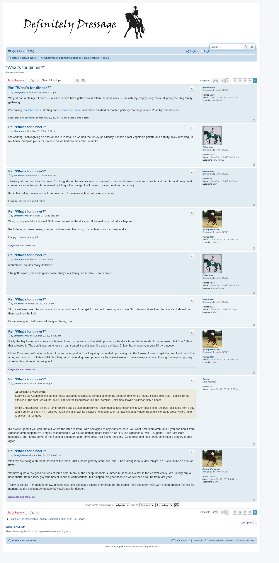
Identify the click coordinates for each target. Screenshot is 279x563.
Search (246, 47)
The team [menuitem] (197, 540)
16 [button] (250, 80)
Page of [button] (215, 81)
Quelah (206, 379)
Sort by (135, 505)
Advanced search (252, 47)
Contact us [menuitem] (181, 540)
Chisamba (207, 147)
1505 (212, 95)
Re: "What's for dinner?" (29, 88)
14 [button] (240, 80)
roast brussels (32, 110)
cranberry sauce (70, 110)
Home (15, 540)
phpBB (120, 546)
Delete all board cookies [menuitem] (220, 540)
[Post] (9, 92)
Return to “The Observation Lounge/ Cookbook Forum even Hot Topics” (47, 519)
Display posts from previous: (99, 505)
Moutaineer (208, 171)
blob (21, 72)
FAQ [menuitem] (31, 51)
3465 (212, 237)
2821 (212, 178)
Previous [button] (223, 81)
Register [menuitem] (194, 51)
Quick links (18, 51)
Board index (29, 540)
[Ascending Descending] (164, 505)
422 (211, 386)
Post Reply (15, 80)
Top (254, 120)
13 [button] (235, 80)
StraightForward (210, 229)
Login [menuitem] (207, 51)
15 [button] (245, 80)
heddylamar (208, 87)
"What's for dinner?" (25, 67)
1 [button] (227, 80)
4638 (212, 154)
